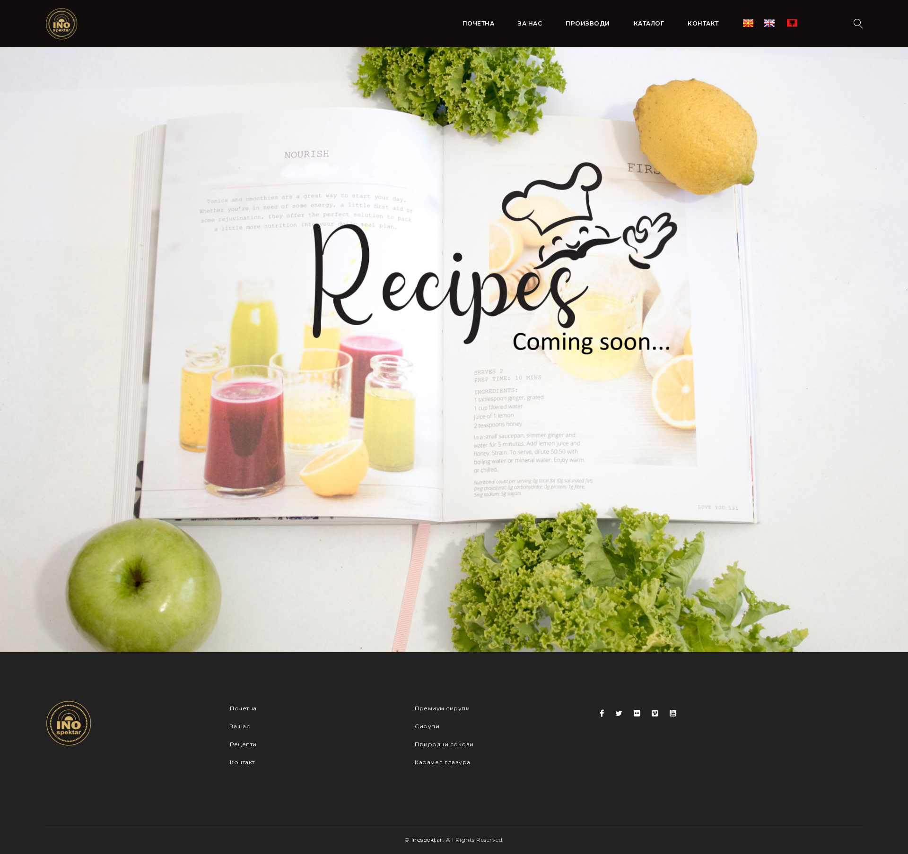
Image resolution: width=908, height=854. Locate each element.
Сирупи (427, 726)
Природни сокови (444, 744)
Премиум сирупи (442, 708)
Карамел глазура (443, 762)
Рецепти (243, 744)
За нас (240, 726)
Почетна (243, 708)
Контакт (242, 762)
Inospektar (427, 839)
